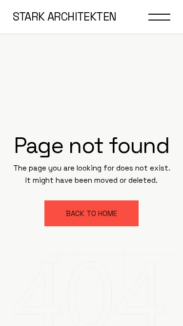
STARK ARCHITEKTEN (64, 16)
